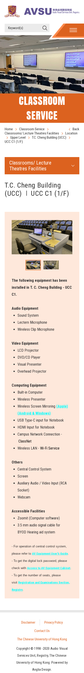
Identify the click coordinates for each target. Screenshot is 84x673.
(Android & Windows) (34, 413)
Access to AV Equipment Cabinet (48, 568)
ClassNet (25, 441)
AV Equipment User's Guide (50, 553)
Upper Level (18, 137)
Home (9, 129)
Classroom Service (32, 129)
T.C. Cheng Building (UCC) (49, 137)
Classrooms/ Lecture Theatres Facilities (32, 133)
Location (71, 133)
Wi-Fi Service (50, 448)
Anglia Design (41, 669)
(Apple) (62, 406)
